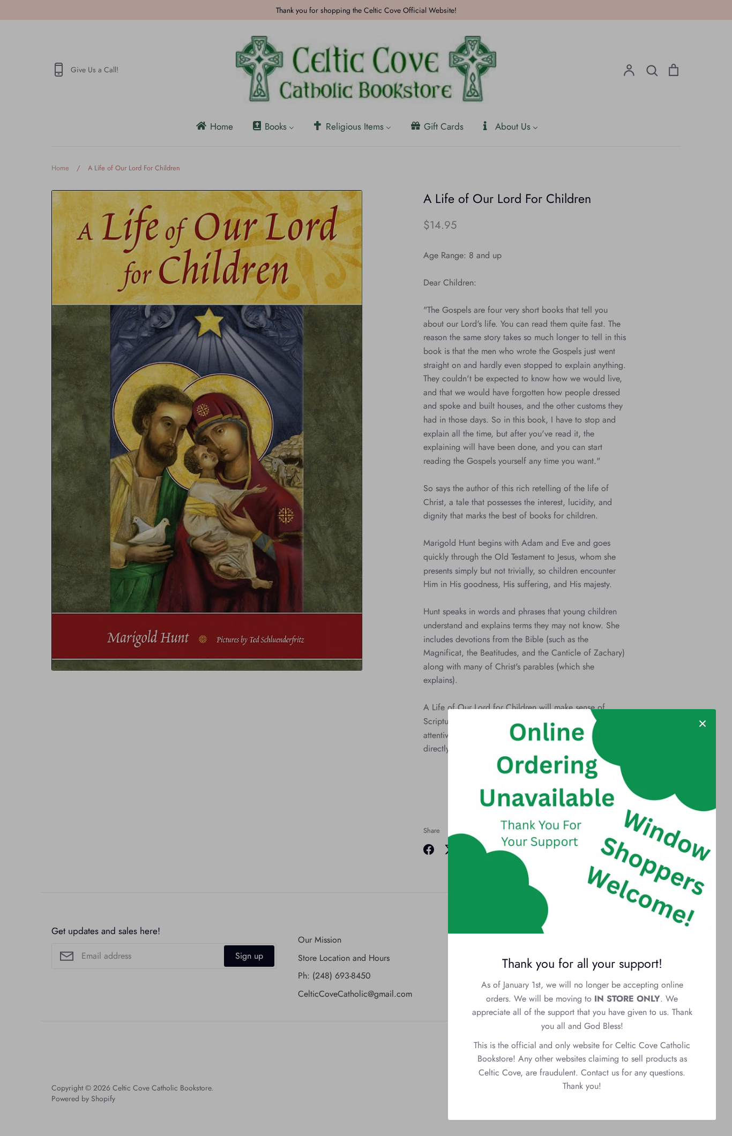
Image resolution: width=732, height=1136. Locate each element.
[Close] (702, 722)
